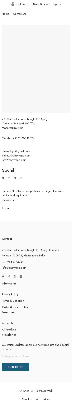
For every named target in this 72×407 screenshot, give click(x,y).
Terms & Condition (13, 301)
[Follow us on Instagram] (21, 178)
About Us (7, 323)
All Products (9, 329)
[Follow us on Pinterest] (15, 178)
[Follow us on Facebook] (9, 178)
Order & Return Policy (15, 307)
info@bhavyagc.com (14, 268)
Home (5, 14)
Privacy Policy (10, 294)
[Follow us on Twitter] (3, 178)
